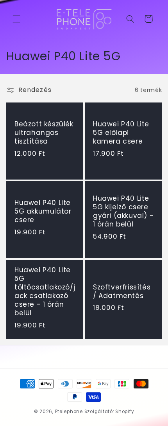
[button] (16, 19)
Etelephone (69, 411)
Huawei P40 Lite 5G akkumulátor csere (42, 212)
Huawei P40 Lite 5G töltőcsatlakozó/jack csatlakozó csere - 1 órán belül (44, 291)
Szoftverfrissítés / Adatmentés (121, 291)
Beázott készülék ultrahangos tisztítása (43, 133)
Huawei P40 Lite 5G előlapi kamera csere (121, 133)
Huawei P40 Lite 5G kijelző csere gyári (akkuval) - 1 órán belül (123, 211)
